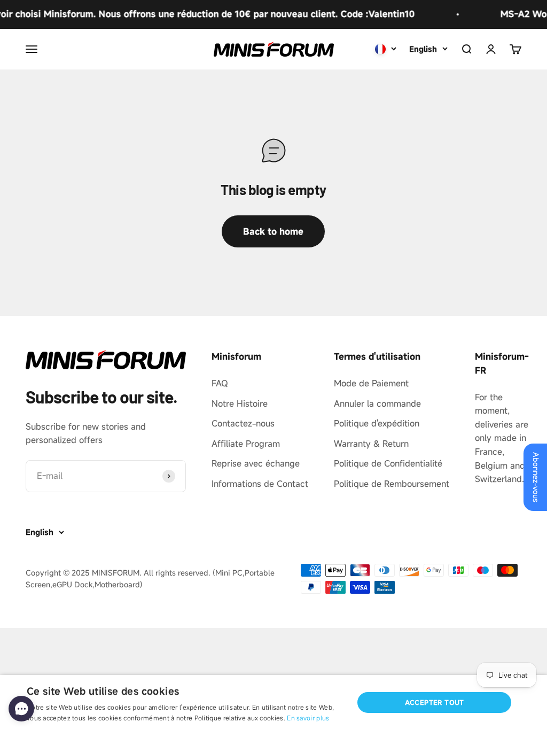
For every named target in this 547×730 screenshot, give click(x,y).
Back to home (273, 231)
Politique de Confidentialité (388, 463)
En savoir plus (308, 717)
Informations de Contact (260, 484)
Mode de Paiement (371, 383)
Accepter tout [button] (434, 702)
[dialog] (273, 702)
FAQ (220, 383)
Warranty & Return (371, 443)
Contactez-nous (243, 423)
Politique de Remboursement (391, 484)
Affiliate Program (246, 443)
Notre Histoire (240, 403)
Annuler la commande (377, 403)
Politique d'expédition (376, 423)
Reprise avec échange (256, 463)
